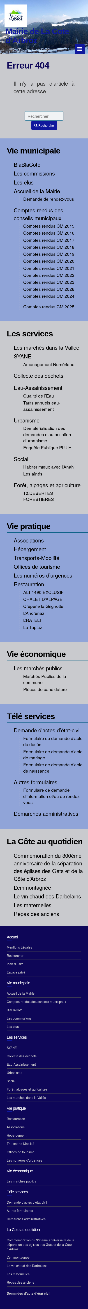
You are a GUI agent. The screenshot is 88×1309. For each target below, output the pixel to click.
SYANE (22, 356)
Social (21, 459)
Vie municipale (33, 150)
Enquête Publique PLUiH (47, 447)
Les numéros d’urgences (43, 575)
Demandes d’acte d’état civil (28, 1293)
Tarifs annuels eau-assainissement (41, 406)
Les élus (24, 182)
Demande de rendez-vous (48, 199)
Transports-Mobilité (36, 558)
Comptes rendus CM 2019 (48, 254)
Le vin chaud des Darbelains (47, 896)
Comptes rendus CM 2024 (48, 296)
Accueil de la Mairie (37, 191)
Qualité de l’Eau (38, 396)
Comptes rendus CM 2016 (48, 233)
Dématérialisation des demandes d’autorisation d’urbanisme (47, 434)
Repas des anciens (36, 914)
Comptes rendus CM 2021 (48, 268)
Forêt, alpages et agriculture (47, 485)
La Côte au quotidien (45, 841)
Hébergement (30, 549)
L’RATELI (32, 620)
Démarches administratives (46, 813)
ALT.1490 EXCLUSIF (43, 592)
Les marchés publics (38, 668)
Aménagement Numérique (48, 364)
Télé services (31, 716)
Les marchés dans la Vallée (46, 347)
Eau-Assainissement (38, 387)
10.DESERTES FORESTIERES (38, 496)
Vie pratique (28, 526)
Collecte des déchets (38, 375)
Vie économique (36, 654)
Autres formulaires (35, 782)
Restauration (29, 584)
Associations (29, 540)
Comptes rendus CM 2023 (48, 282)
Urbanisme (26, 420)
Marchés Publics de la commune (44, 679)
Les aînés (32, 474)
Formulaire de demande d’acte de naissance (53, 767)
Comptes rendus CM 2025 (48, 306)
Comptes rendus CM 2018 (48, 247)
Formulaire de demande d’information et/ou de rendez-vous (52, 796)
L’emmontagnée (32, 887)
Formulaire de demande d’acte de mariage (53, 754)
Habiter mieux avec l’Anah (48, 467)
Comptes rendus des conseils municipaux (38, 214)
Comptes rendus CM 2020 (48, 261)
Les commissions (34, 173)
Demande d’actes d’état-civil (47, 730)
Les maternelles (32, 905)
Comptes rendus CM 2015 (48, 226)
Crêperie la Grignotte (43, 606)
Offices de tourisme (37, 566)
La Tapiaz (32, 627)
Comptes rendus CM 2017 (48, 240)
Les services (30, 333)
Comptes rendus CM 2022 (48, 275)
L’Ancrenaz (33, 613)
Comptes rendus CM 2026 (48, 289)
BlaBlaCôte (27, 164)
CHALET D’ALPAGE (43, 599)
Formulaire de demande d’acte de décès (53, 741)
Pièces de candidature (45, 689)
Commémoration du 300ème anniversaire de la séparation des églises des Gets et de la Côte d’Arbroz (48, 866)
